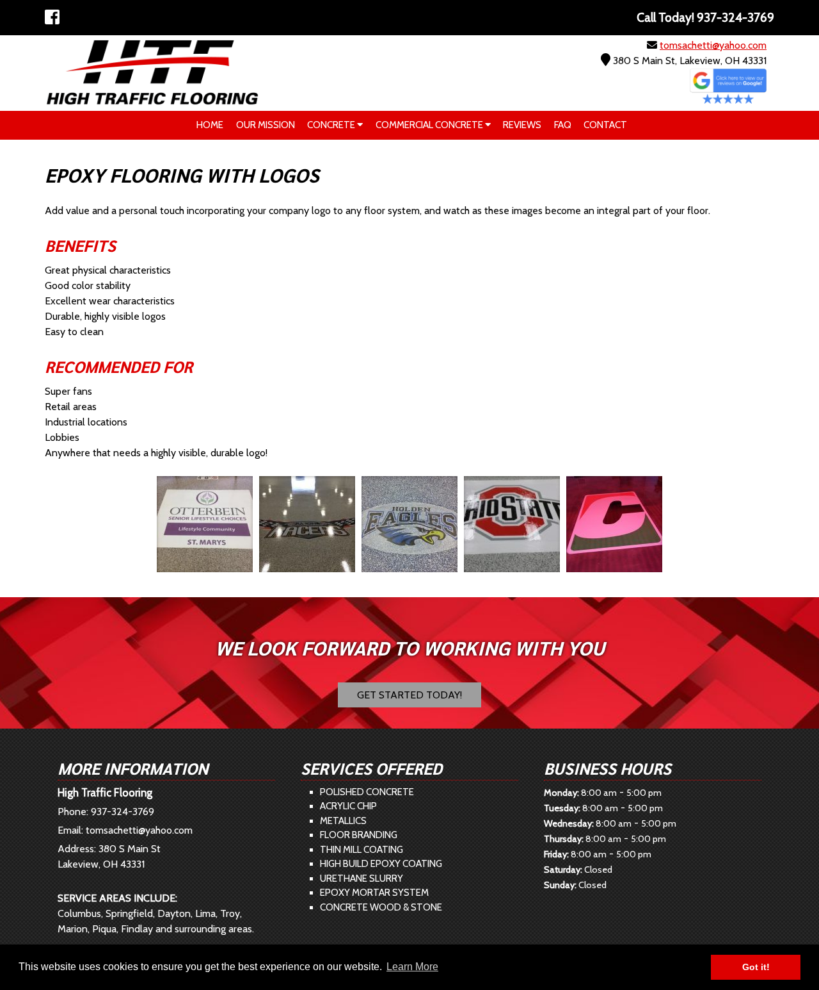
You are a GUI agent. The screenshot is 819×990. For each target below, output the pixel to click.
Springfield (129, 913)
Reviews (522, 125)
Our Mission (265, 125)
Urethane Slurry (361, 878)
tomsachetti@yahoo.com (713, 45)
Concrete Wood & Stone (381, 907)
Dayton (174, 913)
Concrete (332, 125)
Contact (605, 125)
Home (209, 125)
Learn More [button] (412, 966)
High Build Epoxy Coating (381, 864)
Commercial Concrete (430, 125)
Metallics (343, 821)
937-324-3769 (122, 811)
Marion (73, 929)
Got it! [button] (756, 967)
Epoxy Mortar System (374, 892)
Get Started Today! (409, 695)
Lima (205, 913)
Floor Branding (358, 835)
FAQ (562, 125)
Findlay (137, 929)
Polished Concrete (367, 792)
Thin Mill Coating (361, 849)
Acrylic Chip (348, 806)
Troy (230, 913)
